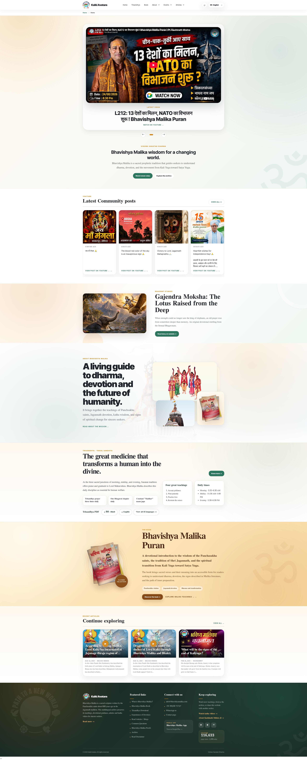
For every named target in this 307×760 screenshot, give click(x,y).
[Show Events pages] (171, 5)
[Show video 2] (150, 134)
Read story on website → (167, 334)
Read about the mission (94, 426)
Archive (135, 732)
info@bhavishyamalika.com (176, 701)
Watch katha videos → (208, 713)
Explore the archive (163, 176)
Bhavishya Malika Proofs (141, 728)
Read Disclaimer (138, 737)
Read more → (88, 721)
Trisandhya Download (140, 710)
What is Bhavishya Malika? (142, 701)
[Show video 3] (153, 134)
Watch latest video (143, 176)
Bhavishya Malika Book (141, 706)
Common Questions (139, 723)
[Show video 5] (159, 134)
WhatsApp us (171, 710)
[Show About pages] (159, 5)
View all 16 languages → (146, 512)
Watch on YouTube (152, 125)
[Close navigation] (1, 758)
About (154, 5)
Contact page (171, 715)
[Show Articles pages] (183, 5)
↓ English (125, 512)
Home (125, 5)
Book (146, 5)
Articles (179, 5)
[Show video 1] (148, 134)
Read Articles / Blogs (140, 719)
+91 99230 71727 (173, 706)
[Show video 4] (156, 134)
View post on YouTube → (97, 271)
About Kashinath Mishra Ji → (211, 718)
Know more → (216, 473)
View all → (216, 202)
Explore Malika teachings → (179, 597)
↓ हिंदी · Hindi (109, 512)
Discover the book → (152, 597)
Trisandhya (135, 5)
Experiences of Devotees (141, 715)
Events (166, 5)
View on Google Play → (174, 729)
